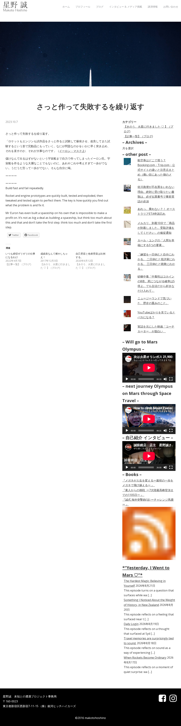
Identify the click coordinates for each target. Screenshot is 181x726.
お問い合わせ (170, 6)
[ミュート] (165, 379)
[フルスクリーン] (171, 379)
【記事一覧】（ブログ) (138, 136)
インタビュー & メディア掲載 (125, 6)
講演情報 (153, 6)
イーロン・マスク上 (72, 151)
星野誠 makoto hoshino (15, 6)
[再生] (127, 379)
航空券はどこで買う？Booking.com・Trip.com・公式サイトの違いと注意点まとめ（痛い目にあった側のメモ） (156, 169)
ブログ (99, 6)
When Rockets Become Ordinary (145, 658)
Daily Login (131, 624)
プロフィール (82, 6)
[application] (149, 368)
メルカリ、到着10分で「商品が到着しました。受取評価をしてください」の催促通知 (156, 227)
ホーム (66, 6)
